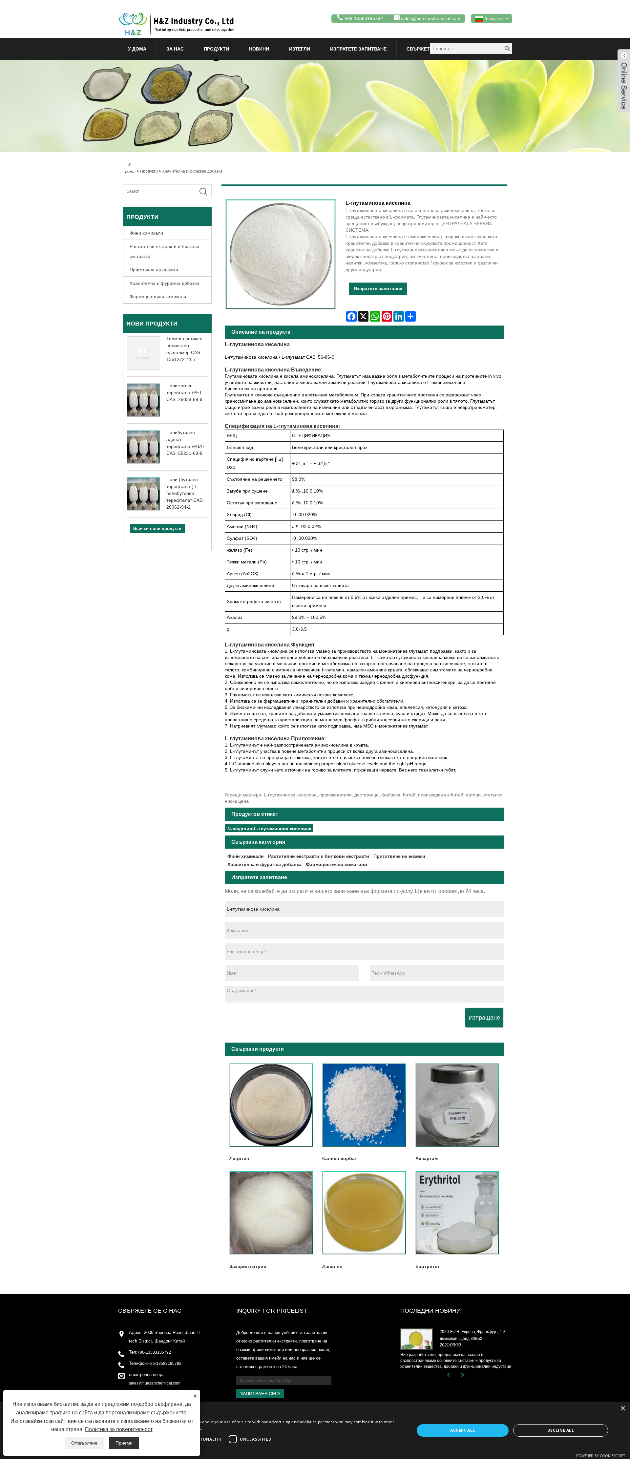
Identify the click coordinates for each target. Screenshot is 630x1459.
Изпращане (484, 1017)
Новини (259, 49)
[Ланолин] (364, 1212)
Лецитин (239, 1158)
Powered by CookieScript (600, 1455)
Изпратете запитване (358, 49)
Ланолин (332, 1266)
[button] (209, 1450)
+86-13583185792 (154, 1352)
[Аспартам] (457, 1105)
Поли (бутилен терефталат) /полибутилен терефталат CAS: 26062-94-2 (185, 493)
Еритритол (428, 1266)
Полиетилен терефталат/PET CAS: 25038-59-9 (184, 392)
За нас (175, 49)
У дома (137, 49)
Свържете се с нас (431, 49)
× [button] (622, 1408)
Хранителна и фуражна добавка (192, 171)
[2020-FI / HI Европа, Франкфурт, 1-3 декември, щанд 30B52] (416, 1339)
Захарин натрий (247, 1266)
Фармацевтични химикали (158, 296)
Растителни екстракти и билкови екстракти (164, 251)
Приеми (124, 1443)
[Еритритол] (457, 1212)
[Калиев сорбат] (364, 1105)
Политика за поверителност (119, 1429)
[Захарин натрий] (271, 1212)
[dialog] (315, 1430)
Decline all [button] (560, 1430)
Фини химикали (146, 233)
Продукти (216, 49)
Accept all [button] (462, 1430)
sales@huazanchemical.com (430, 18)
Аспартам (426, 1158)
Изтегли (299, 49)
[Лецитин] (271, 1105)
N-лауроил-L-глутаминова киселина (269, 828)
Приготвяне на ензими (154, 269)
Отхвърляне (84, 1443)
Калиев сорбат (339, 1158)
